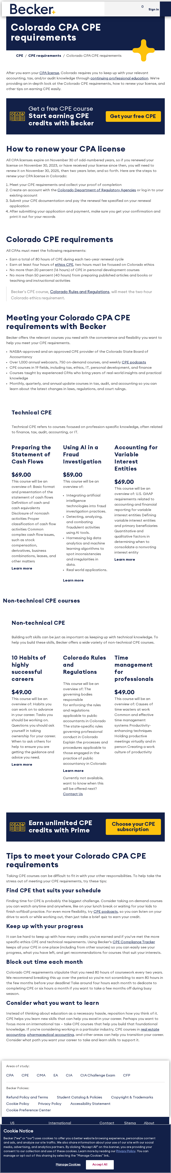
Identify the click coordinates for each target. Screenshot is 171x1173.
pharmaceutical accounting (50, 1035)
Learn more (22, 568)
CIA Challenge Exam (97, 1075)
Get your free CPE (133, 116)
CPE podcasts (134, 362)
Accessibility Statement (90, 1104)
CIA (69, 1075)
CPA (10, 1075)
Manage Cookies (68, 1164)
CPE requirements (44, 55)
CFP (126, 1075)
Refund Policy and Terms (27, 1097)
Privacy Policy (49, 1104)
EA (55, 1075)
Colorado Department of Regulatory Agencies (96, 190)
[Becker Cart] (141, 9)
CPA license (49, 73)
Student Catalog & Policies (79, 1097)
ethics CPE (64, 264)
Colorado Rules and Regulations (79, 292)
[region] (85, 1148)
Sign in (154, 9)
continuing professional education (119, 78)
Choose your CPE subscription (133, 827)
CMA (41, 1075)
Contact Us (73, 794)
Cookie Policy (17, 1104)
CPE (19, 55)
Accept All (99, 1164)
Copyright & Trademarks (132, 1097)
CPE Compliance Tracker (134, 942)
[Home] (53, 9)
